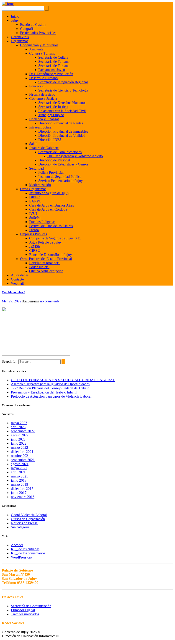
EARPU (35, 201)
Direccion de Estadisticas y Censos (63, 164)
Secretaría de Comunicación (31, 606)
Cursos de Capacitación (28, 519)
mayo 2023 (19, 423)
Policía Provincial (51, 172)
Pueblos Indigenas (42, 222)
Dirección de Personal (54, 160)
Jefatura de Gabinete (44, 148)
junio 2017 (18, 493)
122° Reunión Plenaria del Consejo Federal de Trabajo (50, 388)
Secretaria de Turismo (53, 61)
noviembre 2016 (22, 497)
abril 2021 (18, 472)
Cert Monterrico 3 (13, 292)
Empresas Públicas (33, 234)
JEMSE (34, 246)
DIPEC (34, 197)
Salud (33, 144)
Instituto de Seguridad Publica (59, 176)
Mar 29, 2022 (11, 301)
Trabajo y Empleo (51, 115)
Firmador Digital (23, 610)
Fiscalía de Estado (42, 94)
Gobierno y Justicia (43, 98)
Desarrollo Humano (43, 78)
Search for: (10, 361)
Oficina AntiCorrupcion (46, 271)
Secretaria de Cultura (53, 57)
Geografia (27, 29)
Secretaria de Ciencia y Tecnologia (63, 90)
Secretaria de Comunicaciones (60, 152)
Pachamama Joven (51, 70)
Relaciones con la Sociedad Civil (62, 111)
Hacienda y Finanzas (44, 119)
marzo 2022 (19, 447)
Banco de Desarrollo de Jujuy (50, 255)
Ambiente (36, 49)
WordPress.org (21, 557)
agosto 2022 (19, 435)
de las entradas (25, 549)
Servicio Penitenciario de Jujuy (60, 181)
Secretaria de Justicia (53, 107)
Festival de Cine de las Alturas (51, 226)
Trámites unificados (25, 614)
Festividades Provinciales (38, 33)
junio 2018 (18, 480)
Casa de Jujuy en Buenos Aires (51, 205)
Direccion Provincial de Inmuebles (63, 131)
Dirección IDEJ (49, 140)
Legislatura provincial (44, 263)
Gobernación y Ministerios (39, 45)
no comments (49, 301)
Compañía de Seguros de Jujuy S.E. (55, 238)
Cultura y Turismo (42, 53)
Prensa (34, 230)
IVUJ (33, 213)
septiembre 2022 (23, 431)
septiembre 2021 (23, 460)
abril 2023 (18, 427)
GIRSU (34, 250)
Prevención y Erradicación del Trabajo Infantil (44, 392)
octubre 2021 (20, 456)
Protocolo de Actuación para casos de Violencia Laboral (51, 396)
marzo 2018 (19, 484)
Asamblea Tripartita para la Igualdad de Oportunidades (50, 384)
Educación (36, 86)
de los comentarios (28, 553)
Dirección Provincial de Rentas (60, 123)
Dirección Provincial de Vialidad (61, 135)
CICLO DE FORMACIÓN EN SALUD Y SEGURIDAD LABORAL (63, 380)
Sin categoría (20, 527)
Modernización (40, 185)
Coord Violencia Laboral (29, 515)
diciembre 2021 (22, 452)
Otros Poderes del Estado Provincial (46, 259)
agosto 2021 (19, 464)
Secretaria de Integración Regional (63, 82)
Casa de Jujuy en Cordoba (48, 209)
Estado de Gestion (33, 24)
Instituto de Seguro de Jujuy (49, 193)
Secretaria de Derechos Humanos (62, 103)
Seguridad (36, 168)
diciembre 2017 (22, 488)
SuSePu (35, 218)
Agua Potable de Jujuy (45, 242)
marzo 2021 (19, 476)
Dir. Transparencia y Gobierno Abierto (75, 156)
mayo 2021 (19, 468)
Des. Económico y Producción (51, 74)
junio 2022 (18, 443)
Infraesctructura (40, 127)
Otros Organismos (33, 189)
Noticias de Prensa (24, 523)
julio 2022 (18, 439)
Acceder (17, 545)
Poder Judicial (39, 267)
